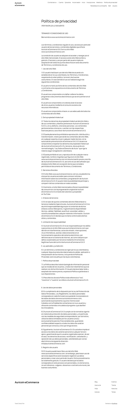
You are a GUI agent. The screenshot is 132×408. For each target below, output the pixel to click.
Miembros (99, 2)
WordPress (114, 403)
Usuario (114, 6)
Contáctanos (52, 2)
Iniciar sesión (76, 2)
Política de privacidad (110, 2)
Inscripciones (91, 2)
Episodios (68, 2)
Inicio (83, 2)
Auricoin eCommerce (20, 4)
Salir (109, 6)
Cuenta (61, 2)
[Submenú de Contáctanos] (56, 2)
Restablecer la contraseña (99, 6)
